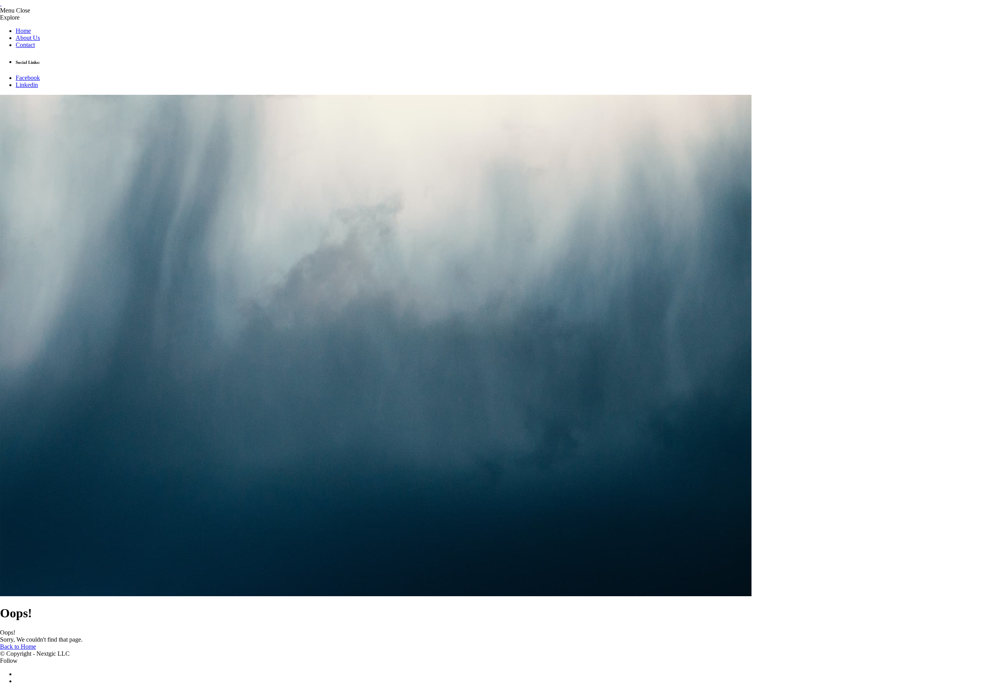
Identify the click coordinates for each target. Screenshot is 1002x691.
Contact (25, 45)
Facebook (28, 77)
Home (23, 30)
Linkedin (27, 84)
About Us (28, 37)
